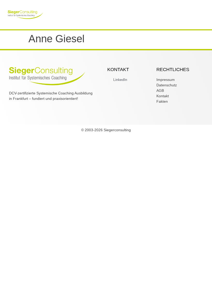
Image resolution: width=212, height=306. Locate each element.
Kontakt (162, 96)
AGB (160, 90)
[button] (109, 12)
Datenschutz (166, 85)
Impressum (165, 80)
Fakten (162, 101)
